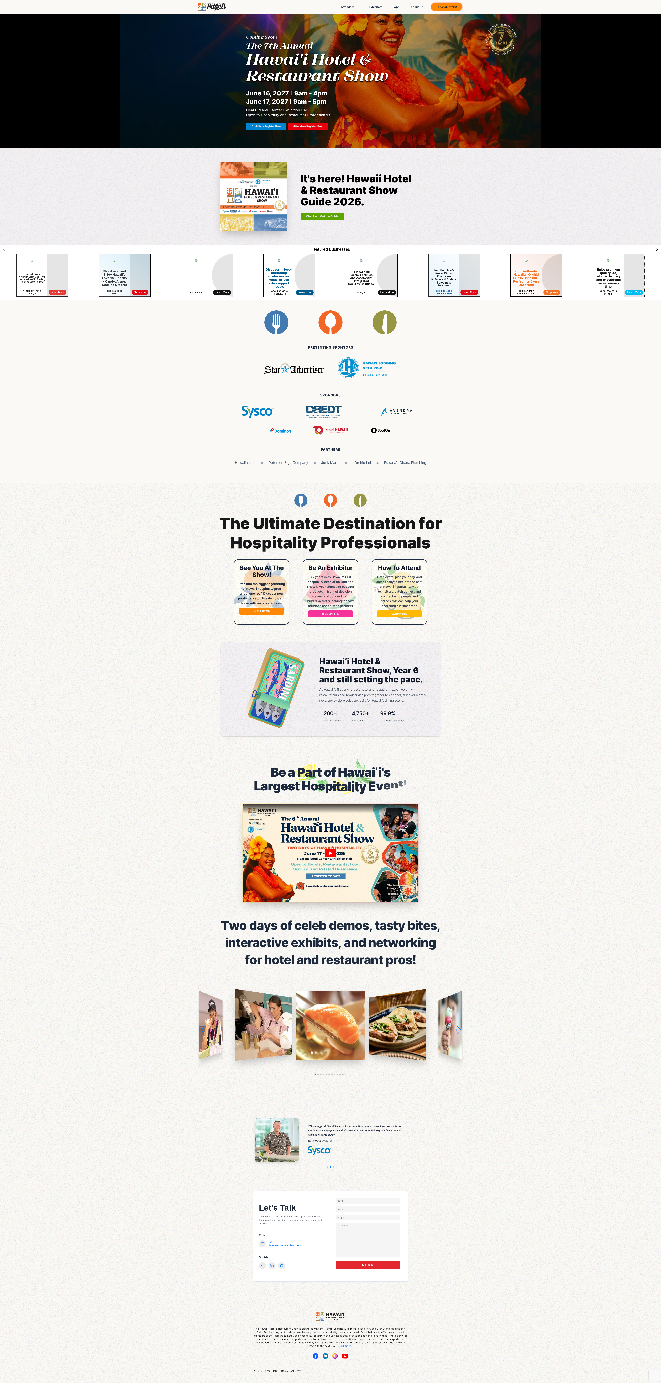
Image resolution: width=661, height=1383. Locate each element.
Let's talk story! (446, 7)
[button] (458, 1030)
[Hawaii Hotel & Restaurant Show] (212, 7)
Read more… (345, 1345)
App (397, 7)
